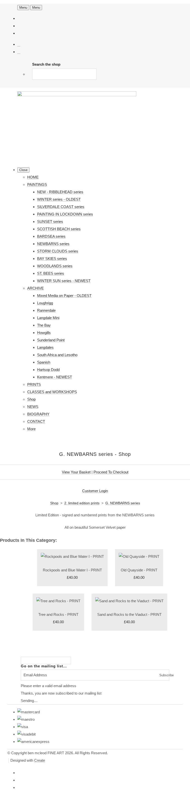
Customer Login (95, 491)
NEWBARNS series (53, 244)
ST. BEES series (50, 273)
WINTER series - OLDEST (59, 199)
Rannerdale (46, 310)
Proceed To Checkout (111, 472)
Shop (31, 399)
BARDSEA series (51, 236)
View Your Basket (76, 472)
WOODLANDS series (54, 266)
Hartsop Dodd (48, 370)
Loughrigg (45, 303)
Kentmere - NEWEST (54, 377)
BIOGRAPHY (38, 414)
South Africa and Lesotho (57, 355)
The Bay (44, 325)
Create (39, 760)
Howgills (44, 332)
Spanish (43, 362)
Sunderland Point (51, 340)
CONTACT (36, 421)
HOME (33, 177)
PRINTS (34, 384)
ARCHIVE (35, 288)
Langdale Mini (48, 318)
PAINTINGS (37, 184)
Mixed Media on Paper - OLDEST (64, 295)
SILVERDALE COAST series (60, 207)
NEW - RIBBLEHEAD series (60, 192)
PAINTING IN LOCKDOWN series (65, 214)
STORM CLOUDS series (57, 251)
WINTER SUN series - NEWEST (64, 281)
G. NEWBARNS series (122, 503)
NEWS (32, 407)
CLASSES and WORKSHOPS (52, 392)
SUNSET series (50, 221)
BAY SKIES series (52, 258)
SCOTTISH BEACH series (59, 229)
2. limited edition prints (81, 503)
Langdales (45, 347)
